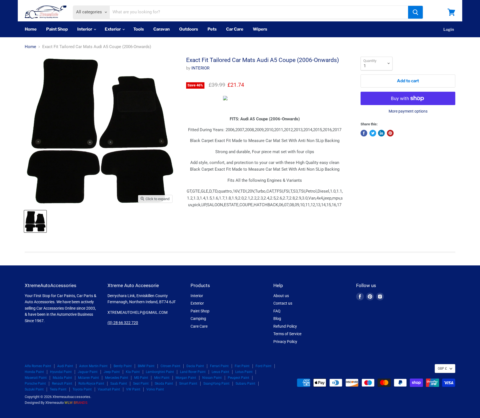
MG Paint (141, 378)
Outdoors (188, 29)
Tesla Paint (58, 389)
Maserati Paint (36, 378)
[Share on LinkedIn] (381, 133)
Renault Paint (62, 383)
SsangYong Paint (216, 383)
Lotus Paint (243, 372)
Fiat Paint (242, 366)
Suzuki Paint (34, 389)
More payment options (408, 111)
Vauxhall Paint (109, 389)
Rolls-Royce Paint (91, 383)
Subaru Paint (245, 383)
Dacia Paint (195, 366)
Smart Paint (188, 383)
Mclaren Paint (88, 378)
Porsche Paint (35, 383)
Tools (138, 29)
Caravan (161, 29)
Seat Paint (141, 383)
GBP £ (442, 368)
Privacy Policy (285, 341)
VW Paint (133, 389)
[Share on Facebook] (364, 133)
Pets (212, 29)
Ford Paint (263, 366)
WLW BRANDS (76, 402)
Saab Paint (118, 383)
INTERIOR (200, 68)
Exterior (113, 29)
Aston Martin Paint (93, 366)
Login (448, 29)
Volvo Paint (155, 389)
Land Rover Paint (193, 372)
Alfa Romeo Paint (38, 366)
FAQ (277, 311)
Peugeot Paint (238, 378)
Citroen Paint (170, 366)
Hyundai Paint (61, 372)
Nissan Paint (212, 378)
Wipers (260, 29)
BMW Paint (146, 366)
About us (281, 295)
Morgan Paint (186, 378)
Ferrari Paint (219, 366)
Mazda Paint (62, 378)
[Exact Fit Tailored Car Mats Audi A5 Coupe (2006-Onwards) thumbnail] (35, 221)
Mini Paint (161, 378)
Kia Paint (133, 372)
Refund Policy (285, 326)
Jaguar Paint (88, 372)
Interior (85, 29)
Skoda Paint (164, 383)
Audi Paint (65, 366)
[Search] (415, 12)
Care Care (199, 326)
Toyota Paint (82, 389)
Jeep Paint (112, 372)
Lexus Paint (220, 372)
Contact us (282, 303)
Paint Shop (57, 29)
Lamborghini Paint (160, 372)
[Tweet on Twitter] (372, 133)
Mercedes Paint (116, 378)
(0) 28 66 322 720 (123, 322)
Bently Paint (123, 366)
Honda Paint (34, 372)
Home (31, 29)
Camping (198, 318)
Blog (277, 318)
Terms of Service (287, 334)
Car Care (234, 29)
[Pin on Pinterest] (390, 133)
